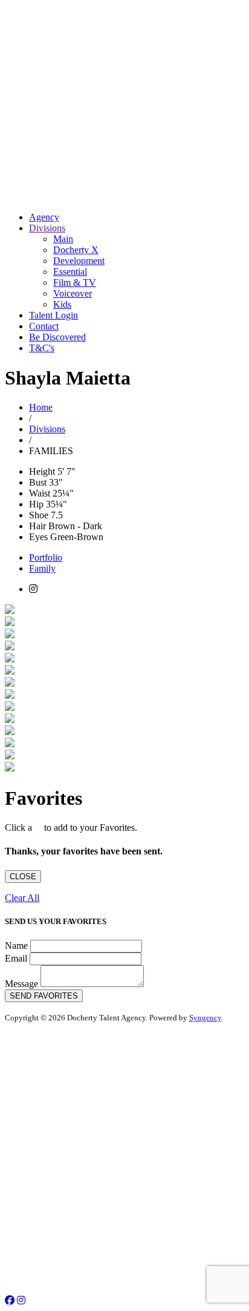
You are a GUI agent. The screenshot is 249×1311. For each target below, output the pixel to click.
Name (16, 945)
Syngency (205, 1017)
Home (41, 407)
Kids (62, 304)
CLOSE (23, 876)
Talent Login (53, 315)
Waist (39, 493)
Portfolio (45, 557)
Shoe (38, 515)
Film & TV (74, 282)
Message (21, 984)
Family (42, 568)
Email (16, 958)
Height (42, 471)
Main (63, 239)
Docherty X (76, 250)
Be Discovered (57, 337)
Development (79, 261)
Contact (44, 326)
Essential (70, 271)
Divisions (47, 228)
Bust (38, 482)
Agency (44, 217)
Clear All (22, 898)
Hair (37, 526)
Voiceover (72, 293)
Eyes (38, 537)
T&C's (41, 348)
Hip (36, 504)
